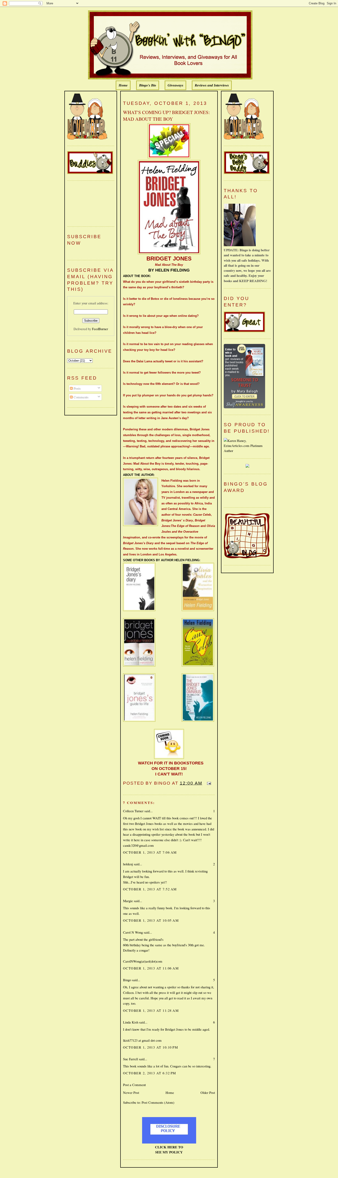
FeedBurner (100, 328)
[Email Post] (208, 783)
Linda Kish (130, 1022)
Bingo (127, 980)
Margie (128, 900)
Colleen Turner (133, 811)
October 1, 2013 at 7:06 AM (150, 852)
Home (123, 85)
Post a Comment (134, 1084)
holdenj (128, 864)
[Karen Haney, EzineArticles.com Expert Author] (247, 450)
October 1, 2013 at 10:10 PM (150, 1047)
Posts (77, 388)
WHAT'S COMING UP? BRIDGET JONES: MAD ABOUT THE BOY (166, 115)
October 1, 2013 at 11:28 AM (151, 1010)
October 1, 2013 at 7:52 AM (150, 889)
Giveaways (175, 85)
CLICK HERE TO (169, 1146)
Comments (81, 397)
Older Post (208, 1092)
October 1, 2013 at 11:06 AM (151, 968)
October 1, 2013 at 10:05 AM (151, 920)
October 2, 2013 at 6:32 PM (149, 1073)
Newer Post (131, 1092)
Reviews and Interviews (212, 85)
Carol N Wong (133, 932)
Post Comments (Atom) (158, 1102)
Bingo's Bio (147, 85)
